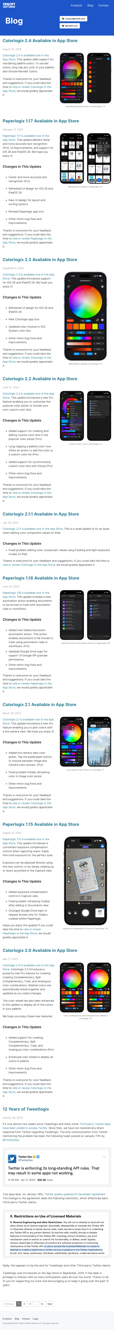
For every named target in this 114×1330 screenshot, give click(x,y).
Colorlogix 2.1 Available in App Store (39, 704)
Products (76, 5)
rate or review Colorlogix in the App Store (29, 564)
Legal (35, 1319)
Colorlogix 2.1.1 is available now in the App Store (33, 528)
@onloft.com (71, 26)
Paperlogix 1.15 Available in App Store (41, 824)
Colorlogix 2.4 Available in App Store (40, 40)
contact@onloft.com (75, 18)
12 (42, 1304)
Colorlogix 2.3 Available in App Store (40, 259)
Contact (103, 5)
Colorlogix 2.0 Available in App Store (40, 950)
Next (50, 1304)
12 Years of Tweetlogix (26, 1109)
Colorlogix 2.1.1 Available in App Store (41, 514)
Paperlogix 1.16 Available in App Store (41, 578)
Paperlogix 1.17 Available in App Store (41, 120)
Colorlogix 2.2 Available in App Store (40, 378)
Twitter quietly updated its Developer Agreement (75, 1194)
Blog (90, 5)
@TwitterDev (11, 1140)
